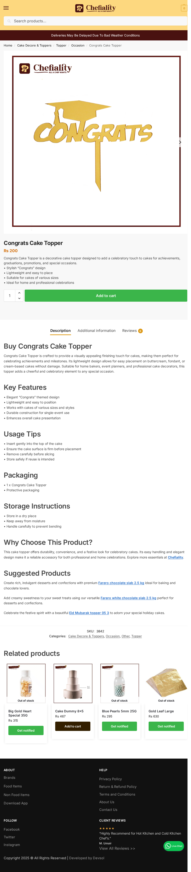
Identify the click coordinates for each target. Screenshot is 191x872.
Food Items (13, 786)
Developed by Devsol (86, 858)
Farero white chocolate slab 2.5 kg (128, 598)
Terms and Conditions (117, 794)
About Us (106, 802)
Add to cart (106, 295)
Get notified (25, 730)
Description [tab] (60, 330)
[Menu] (10, 8)
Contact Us (108, 810)
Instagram (12, 845)
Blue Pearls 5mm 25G (119, 711)
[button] (184, 8)
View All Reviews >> (117, 848)
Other (126, 636)
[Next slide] (180, 142)
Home (8, 45)
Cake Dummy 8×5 (69, 711)
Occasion (78, 45)
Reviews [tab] (131, 330)
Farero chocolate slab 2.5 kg (121, 583)
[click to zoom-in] (95, 142)
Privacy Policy (110, 779)
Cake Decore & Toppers (34, 45)
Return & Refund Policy (117, 787)
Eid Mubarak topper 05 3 (89, 613)
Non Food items (17, 795)
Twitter (9, 837)
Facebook (12, 829)
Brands (9, 778)
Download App (16, 803)
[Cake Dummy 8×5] (73, 684)
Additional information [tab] (97, 330)
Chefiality (175, 557)
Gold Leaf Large (161, 711)
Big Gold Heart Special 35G (19, 713)
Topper (61, 45)
